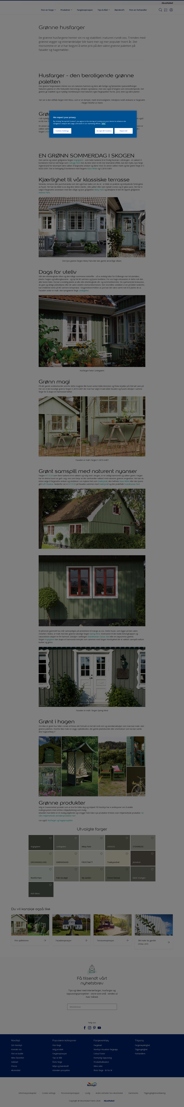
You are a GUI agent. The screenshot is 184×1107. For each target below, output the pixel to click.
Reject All (123, 131)
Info (103, 124)
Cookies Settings (62, 131)
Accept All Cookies (104, 131)
